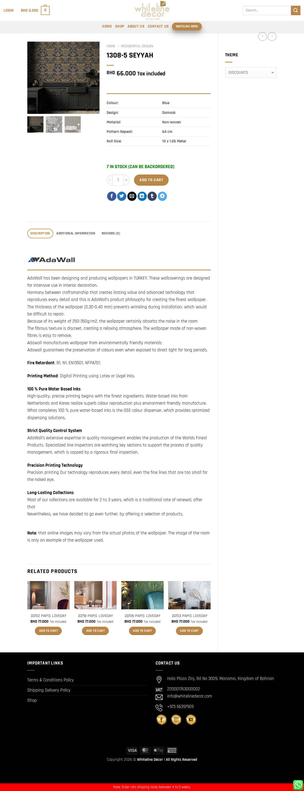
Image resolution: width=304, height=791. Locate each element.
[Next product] (262, 36)
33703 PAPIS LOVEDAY (189, 615)
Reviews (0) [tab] (111, 233)
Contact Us (158, 26)
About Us (136, 26)
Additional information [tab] (75, 233)
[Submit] (295, 10)
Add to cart (151, 180)
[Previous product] (272, 36)
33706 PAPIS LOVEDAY (142, 615)
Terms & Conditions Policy (50, 680)
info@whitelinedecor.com (189, 696)
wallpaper (157, 533)
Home (107, 26)
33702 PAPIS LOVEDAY (48, 615)
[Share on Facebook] (111, 196)
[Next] (210, 613)
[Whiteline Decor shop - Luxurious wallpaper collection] (152, 10)
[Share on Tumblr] (152, 196)
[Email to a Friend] (132, 196)
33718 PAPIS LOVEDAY (95, 615)
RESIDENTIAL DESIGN (137, 46)
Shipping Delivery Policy (49, 690)
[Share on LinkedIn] (142, 196)
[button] (9, 10)
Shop (119, 26)
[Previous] (27, 613)
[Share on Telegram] (162, 196)
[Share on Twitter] (121, 196)
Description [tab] (40, 233)
